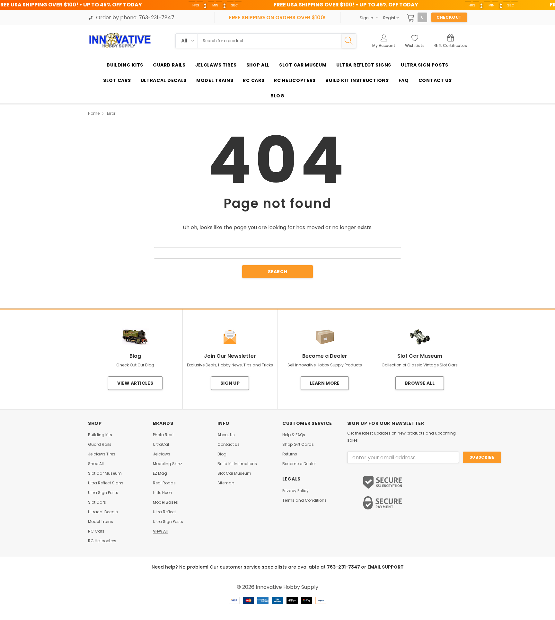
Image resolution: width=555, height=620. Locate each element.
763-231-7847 (344, 567)
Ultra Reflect (164, 512)
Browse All (420, 383)
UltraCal (161, 444)
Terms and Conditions (304, 500)
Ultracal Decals (103, 512)
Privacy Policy (295, 491)
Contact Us (228, 444)
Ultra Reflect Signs (105, 483)
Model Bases (165, 502)
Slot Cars (97, 502)
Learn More (325, 383)
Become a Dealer (299, 464)
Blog (221, 454)
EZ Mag (160, 473)
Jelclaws (161, 454)
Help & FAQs (293, 435)
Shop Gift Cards (298, 444)
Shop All (96, 464)
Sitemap (225, 483)
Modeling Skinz (167, 464)
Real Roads (164, 483)
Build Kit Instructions (237, 464)
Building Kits (100, 435)
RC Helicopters (102, 541)
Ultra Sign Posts (103, 492)
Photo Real (163, 435)
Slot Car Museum (105, 473)
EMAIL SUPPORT (385, 567)
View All (160, 531)
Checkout (449, 17)
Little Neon (162, 492)
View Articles (135, 383)
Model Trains (100, 521)
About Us (226, 435)
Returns (289, 454)
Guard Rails (99, 444)
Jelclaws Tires (101, 454)
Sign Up (230, 383)
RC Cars (96, 531)
